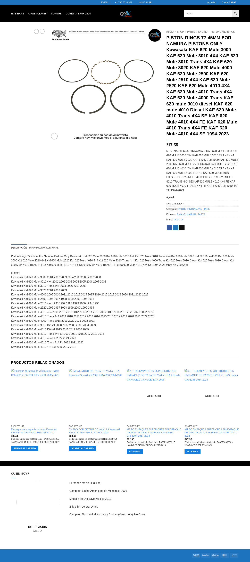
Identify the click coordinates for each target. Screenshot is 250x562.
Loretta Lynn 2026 (78, 13)
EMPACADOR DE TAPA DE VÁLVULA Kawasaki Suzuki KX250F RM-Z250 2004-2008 (94, 431)
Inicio (170, 32)
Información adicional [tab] (44, 247)
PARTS (191, 32)
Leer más (134, 451)
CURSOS (56, 13)
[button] (211, 2)
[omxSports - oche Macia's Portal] (125, 13)
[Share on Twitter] (175, 227)
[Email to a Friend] (182, 227)
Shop (180, 32)
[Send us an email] (37, 534)
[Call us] (41, 534)
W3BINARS (17, 13)
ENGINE (202, 32)
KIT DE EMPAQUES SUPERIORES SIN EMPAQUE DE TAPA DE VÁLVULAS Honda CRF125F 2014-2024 (212, 432)
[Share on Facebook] (169, 227)
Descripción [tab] (19, 247)
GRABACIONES (37, 13)
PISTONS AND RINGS (223, 32)
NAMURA (191, 214)
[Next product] (36, 31)
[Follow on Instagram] (34, 534)
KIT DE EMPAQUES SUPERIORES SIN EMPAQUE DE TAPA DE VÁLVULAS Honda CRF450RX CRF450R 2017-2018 (154, 432)
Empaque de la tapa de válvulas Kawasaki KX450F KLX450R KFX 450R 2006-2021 (33, 431)
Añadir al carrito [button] (25, 448)
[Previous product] (42, 31)
